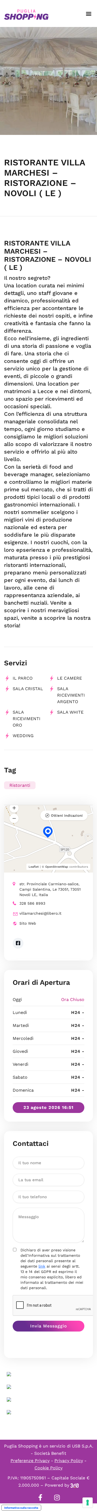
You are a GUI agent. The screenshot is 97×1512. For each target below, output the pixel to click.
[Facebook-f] (40, 1497)
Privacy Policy (68, 1460)
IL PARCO (23, 678)
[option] (48, 81)
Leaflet (34, 867)
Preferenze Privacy (30, 1460)
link (42, 1266)
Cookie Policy (48, 1467)
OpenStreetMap (56, 867)
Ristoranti (19, 785)
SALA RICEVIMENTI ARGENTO (71, 695)
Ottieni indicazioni (67, 815)
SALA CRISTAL (28, 688)
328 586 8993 (32, 903)
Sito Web (27, 923)
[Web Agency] (75, 1485)
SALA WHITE (70, 712)
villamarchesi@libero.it (40, 913)
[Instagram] (57, 1497)
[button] (88, 13)
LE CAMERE (69, 678)
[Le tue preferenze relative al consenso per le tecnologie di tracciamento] (87, 1502)
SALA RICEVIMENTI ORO (26, 719)
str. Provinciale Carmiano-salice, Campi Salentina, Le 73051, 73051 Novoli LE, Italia (50, 889)
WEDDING (23, 735)
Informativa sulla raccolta (21, 1507)
